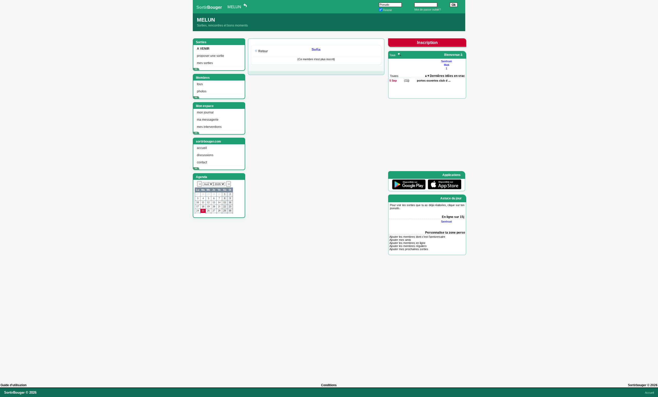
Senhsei (446, 61)
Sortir (209, 7)
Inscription (427, 42)
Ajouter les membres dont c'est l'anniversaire (417, 236)
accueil (202, 148)
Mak (446, 64)
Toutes (394, 75)
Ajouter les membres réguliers (408, 246)
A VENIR (203, 48)
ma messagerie (207, 119)
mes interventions (209, 127)
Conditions (329, 385)
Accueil (649, 392)
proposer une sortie (210, 56)
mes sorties (205, 63)
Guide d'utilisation (13, 385)
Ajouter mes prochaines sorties (408, 249)
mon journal (205, 112)
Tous (392, 55)
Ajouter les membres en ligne (407, 242)
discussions (205, 155)
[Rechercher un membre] (399, 55)
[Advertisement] (218, 298)
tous (200, 84)
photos (201, 91)
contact (202, 162)
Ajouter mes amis (400, 239)
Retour (263, 51)
